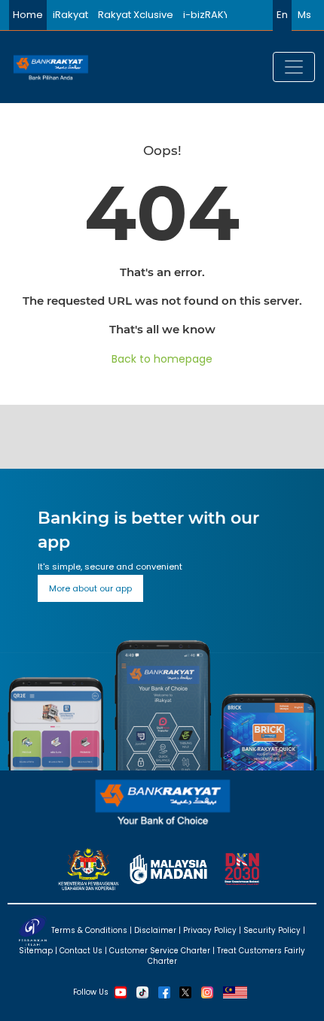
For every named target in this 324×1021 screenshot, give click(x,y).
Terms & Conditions (89, 929)
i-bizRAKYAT (212, 15)
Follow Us (91, 991)
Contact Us (81, 951)
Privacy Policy (210, 929)
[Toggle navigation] (294, 67)
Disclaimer (155, 929)
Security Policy (272, 929)
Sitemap (36, 951)
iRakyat (70, 15)
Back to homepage (162, 358)
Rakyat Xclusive (135, 15)
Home (28, 15)
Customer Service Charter (159, 951)
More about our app (90, 588)
